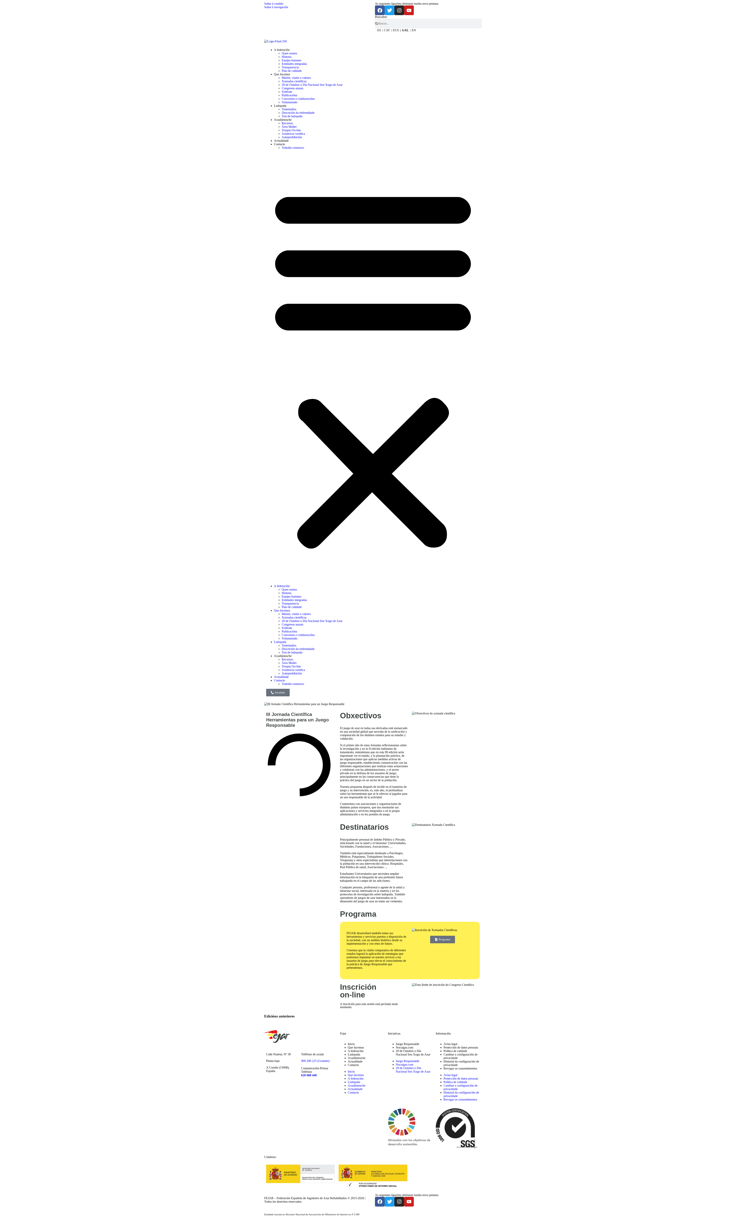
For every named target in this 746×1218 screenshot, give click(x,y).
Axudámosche (356, 1058)
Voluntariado (289, 102)
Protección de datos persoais (461, 1047)
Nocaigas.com (404, 1047)
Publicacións (289, 95)
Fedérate (287, 91)
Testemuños (289, 109)
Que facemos (282, 74)
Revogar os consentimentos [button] (460, 1068)
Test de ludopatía (292, 116)
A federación (282, 49)
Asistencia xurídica (293, 133)
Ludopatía (280, 105)
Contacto (279, 144)
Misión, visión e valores (296, 77)
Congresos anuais (292, 88)
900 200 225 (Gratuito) (315, 1060)
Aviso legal (450, 1044)
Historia (286, 56)
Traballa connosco (293, 147)
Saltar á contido (273, 3)
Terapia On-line (291, 130)
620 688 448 (309, 1075)
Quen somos (289, 53)
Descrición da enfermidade (298, 112)
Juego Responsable (407, 1044)
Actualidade (281, 140)
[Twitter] (389, 10)
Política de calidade (455, 1051)
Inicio (351, 1044)
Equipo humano (291, 60)
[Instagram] (399, 10)
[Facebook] (380, 10)
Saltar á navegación (276, 7)
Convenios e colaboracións (298, 98)
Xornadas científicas (294, 81)
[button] (373, 367)
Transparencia (290, 67)
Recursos (287, 123)
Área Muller (289, 126)
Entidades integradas (294, 63)
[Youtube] (409, 10)
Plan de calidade (292, 70)
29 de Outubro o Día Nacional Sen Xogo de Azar (312, 84)
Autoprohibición (292, 137)
